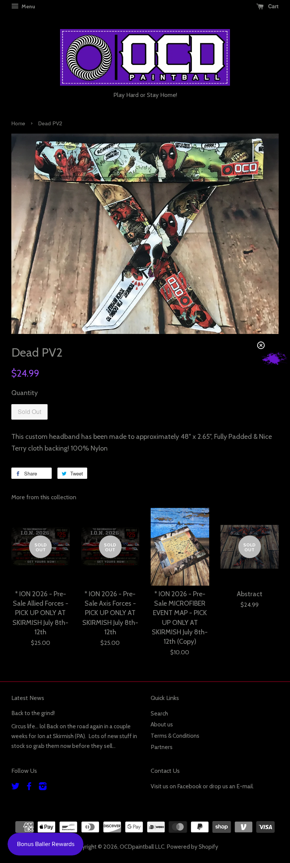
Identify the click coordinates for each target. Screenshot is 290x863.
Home (18, 123)
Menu (27, 6)
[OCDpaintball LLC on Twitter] (15, 787)
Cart (273, 6)
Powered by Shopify (192, 846)
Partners (162, 747)
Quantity (24, 393)
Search (159, 713)
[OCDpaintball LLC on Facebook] (29, 787)
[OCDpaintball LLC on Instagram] (43, 787)
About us (162, 724)
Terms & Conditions (175, 735)
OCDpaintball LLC (142, 846)
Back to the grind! (33, 713)
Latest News (27, 697)
